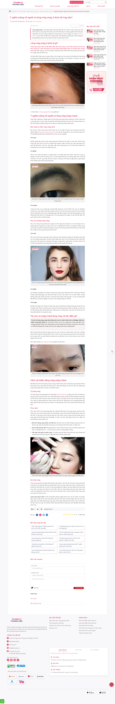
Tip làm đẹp (21, 11)
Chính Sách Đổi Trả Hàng (86, 625)
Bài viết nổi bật (55, 618)
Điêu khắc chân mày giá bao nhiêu (59, 620)
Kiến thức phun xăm (32, 11)
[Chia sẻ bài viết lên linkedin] (47, 515)
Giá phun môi (53, 628)
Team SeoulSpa (37, 21)
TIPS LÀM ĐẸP (101, 6)
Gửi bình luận (78, 588)
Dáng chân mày (37, 603)
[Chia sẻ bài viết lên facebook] (37, 515)
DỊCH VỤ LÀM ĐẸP (55, 6)
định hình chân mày (62, 394)
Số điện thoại (35, 572)
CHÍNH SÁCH (83, 618)
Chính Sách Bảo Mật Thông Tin (87, 620)
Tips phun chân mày (45, 11)
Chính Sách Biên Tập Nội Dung (87, 623)
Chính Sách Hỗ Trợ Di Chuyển (87, 630)
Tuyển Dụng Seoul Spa (85, 633)
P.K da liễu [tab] (78, 650)
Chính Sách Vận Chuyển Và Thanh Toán (90, 628)
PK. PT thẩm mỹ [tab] (95, 650)
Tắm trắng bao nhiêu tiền (56, 623)
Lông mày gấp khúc (45, 112)
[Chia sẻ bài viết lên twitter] (43, 515)
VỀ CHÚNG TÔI (39, 6)
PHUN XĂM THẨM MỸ (73, 6)
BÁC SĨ (88, 6)
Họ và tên (34, 565)
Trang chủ (14, 11)
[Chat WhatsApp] (2, 703)
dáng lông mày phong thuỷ (47, 132)
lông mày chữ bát (45, 342)
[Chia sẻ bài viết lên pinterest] (40, 515)
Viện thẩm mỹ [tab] (62, 650)
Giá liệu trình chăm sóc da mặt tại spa (60, 625)
